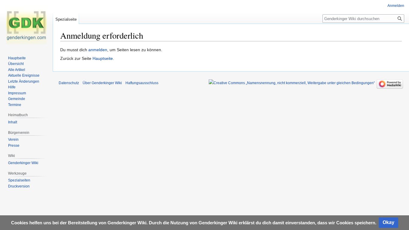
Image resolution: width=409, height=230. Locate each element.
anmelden (97, 49)
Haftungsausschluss (141, 83)
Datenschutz (69, 83)
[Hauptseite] (26, 24)
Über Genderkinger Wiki (102, 83)
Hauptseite (103, 58)
